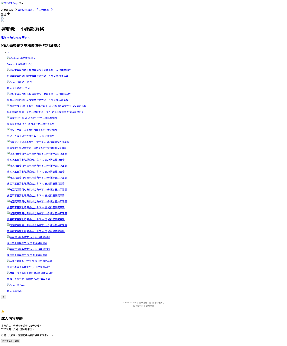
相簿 (7, 38)
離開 (17, 341)
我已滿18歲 (7, 341)
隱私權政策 (138, 306)
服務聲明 (150, 306)
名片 (27, 38)
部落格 (18, 38)
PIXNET (132, 303)
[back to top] (3, 297)
